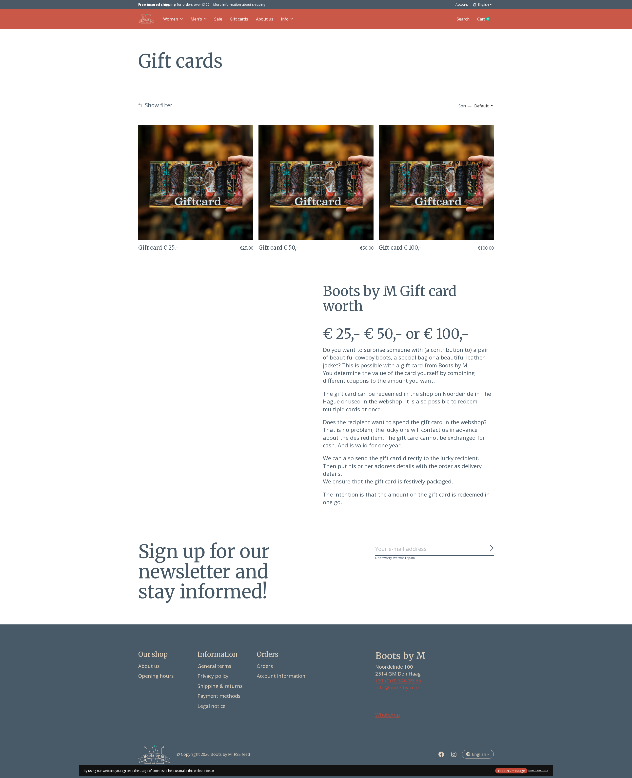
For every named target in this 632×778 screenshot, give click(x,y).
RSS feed (242, 754)
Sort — (465, 106)
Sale (218, 19)
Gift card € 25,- (158, 247)
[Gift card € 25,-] (195, 182)
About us (264, 19)
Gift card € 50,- (278, 247)
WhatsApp (387, 714)
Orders (265, 665)
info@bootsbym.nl (397, 687)
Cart (485, 19)
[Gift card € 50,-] (316, 182)
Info (285, 19)
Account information (281, 675)
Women (170, 19)
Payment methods (219, 695)
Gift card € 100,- (400, 247)
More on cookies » (538, 770)
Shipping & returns (220, 685)
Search (463, 19)
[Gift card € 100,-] (436, 182)
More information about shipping (239, 4)
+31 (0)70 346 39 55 (398, 680)
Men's (196, 19)
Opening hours (156, 675)
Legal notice (211, 705)
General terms (214, 665)
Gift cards (239, 19)
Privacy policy (213, 675)
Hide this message (511, 770)
